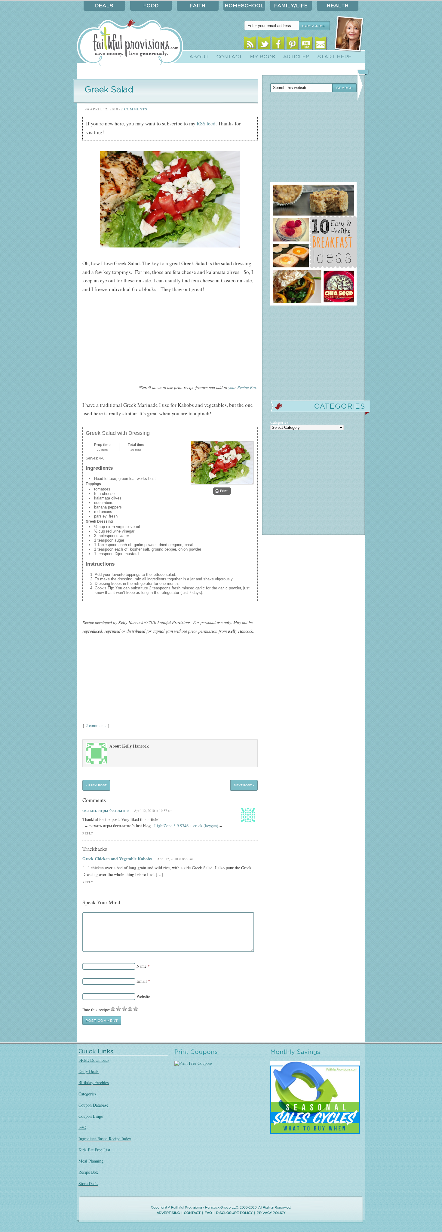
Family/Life (291, 5)
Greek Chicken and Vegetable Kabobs (117, 859)
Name (141, 966)
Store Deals (88, 1183)
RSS (250, 44)
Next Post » (244, 785)
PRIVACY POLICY (271, 1213)
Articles (296, 57)
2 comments (96, 725)
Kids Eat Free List (94, 1150)
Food (151, 5)
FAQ (82, 1127)
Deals (104, 5)
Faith (198, 5)
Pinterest (292, 44)
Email (321, 44)
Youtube (306, 44)
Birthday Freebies (93, 1082)
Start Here (335, 57)
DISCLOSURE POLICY (234, 1213)
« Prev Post (96, 785)
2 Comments (134, 108)
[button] (222, 491)
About (199, 57)
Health (338, 5)
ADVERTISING (168, 1213)
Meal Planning (90, 1161)
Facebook (278, 44)
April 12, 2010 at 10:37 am (153, 810)
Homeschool (244, 5)
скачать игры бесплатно (105, 810)
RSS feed (206, 123)
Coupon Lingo (90, 1116)
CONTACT (192, 1213)
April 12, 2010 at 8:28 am (175, 859)
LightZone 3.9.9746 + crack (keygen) (186, 825)
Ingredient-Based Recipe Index (104, 1138)
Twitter (264, 44)
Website (143, 996)
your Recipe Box (242, 387)
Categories (87, 1094)
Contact (229, 57)
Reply (87, 833)
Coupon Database (93, 1105)
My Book (263, 57)
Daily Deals (88, 1071)
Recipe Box (88, 1172)
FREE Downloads (93, 1060)
